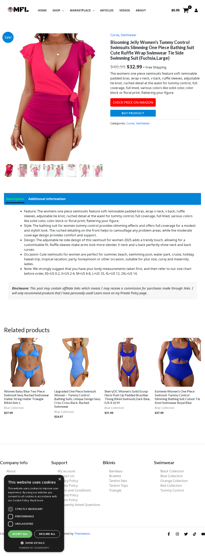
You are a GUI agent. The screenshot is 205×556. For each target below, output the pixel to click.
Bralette (115, 476)
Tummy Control (172, 490)
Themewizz (82, 533)
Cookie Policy (68, 485)
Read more (36, 500)
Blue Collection (171, 476)
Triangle (115, 490)
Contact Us (66, 476)
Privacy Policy (68, 481)
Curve (114, 35)
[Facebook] (169, 534)
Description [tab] (15, 199)
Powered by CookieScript (34, 547)
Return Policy (68, 500)
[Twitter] (186, 534)
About (11, 471)
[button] (62, 10)
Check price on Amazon (133, 102)
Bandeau (116, 471)
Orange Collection (174, 481)
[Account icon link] (196, 10)
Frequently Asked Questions (79, 504)
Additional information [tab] (47, 199)
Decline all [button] (47, 534)
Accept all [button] (20, 534)
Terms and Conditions (74, 490)
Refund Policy (68, 495)
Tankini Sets (118, 481)
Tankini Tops (118, 485)
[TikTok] (194, 534)
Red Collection (171, 485)
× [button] (59, 479)
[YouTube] (203, 534)
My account (66, 471)
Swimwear (129, 35)
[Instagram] (177, 534)
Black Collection (172, 471)
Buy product (133, 113)
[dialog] (34, 513)
